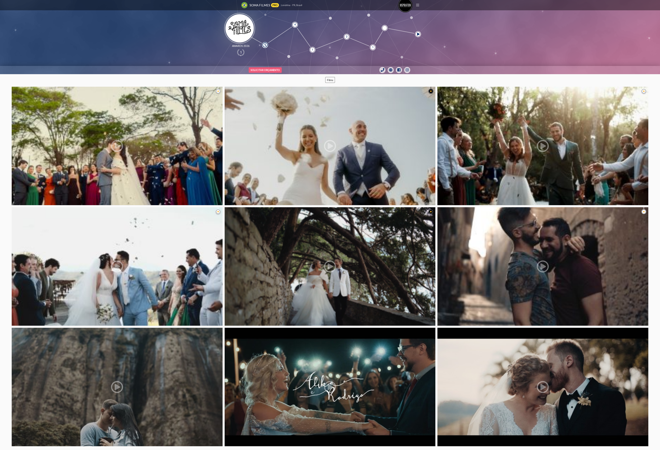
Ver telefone (382, 70)
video (117, 146)
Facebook (399, 70)
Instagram (407, 70)
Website (391, 70)
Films (330, 80)
